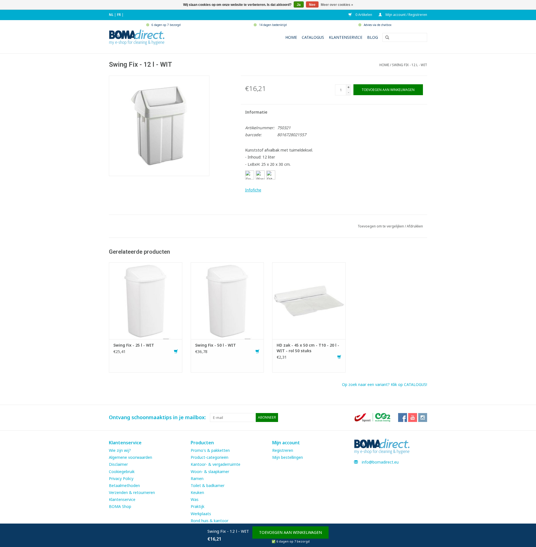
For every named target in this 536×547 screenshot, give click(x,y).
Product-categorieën (209, 457)
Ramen (197, 478)
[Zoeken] (385, 37)
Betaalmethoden (124, 485)
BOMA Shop (120, 506)
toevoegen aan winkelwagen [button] (290, 532)
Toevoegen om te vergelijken (381, 226)
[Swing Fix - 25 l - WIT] (145, 300)
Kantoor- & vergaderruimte (215, 464)
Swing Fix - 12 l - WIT (409, 65)
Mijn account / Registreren (406, 14)
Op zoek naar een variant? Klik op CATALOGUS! (384, 384)
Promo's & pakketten (210, 450)
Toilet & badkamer (207, 485)
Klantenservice (345, 37)
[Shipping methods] (373, 417)
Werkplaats (201, 513)
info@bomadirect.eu (380, 462)
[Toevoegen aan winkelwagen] (176, 351)
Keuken (197, 492)
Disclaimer (118, 464)
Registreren (282, 450)
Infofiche (253, 190)
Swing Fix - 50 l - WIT (215, 345)
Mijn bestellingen (287, 457)
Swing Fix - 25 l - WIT (133, 345)
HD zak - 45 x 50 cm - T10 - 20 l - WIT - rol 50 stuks (308, 347)
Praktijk (197, 506)
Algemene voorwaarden (130, 457)
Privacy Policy (121, 478)
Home (291, 37)
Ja (299, 5)
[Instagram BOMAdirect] (422, 417)
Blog (372, 37)
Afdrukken (415, 226)
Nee (312, 5)
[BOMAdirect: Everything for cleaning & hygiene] (137, 36)
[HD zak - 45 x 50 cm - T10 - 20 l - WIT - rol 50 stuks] (309, 300)
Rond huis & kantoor (209, 520)
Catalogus (313, 37)
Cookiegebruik (122, 471)
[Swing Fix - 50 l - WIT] (227, 300)
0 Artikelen (363, 14)
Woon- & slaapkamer (210, 471)
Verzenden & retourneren (132, 492)
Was (194, 499)
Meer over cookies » (337, 5)
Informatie (256, 112)
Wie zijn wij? (120, 450)
